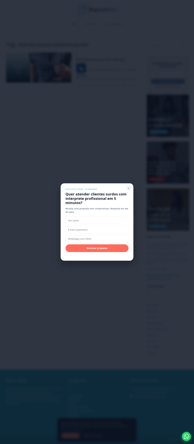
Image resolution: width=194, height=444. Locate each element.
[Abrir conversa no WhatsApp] (186, 436)
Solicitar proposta (97, 248)
